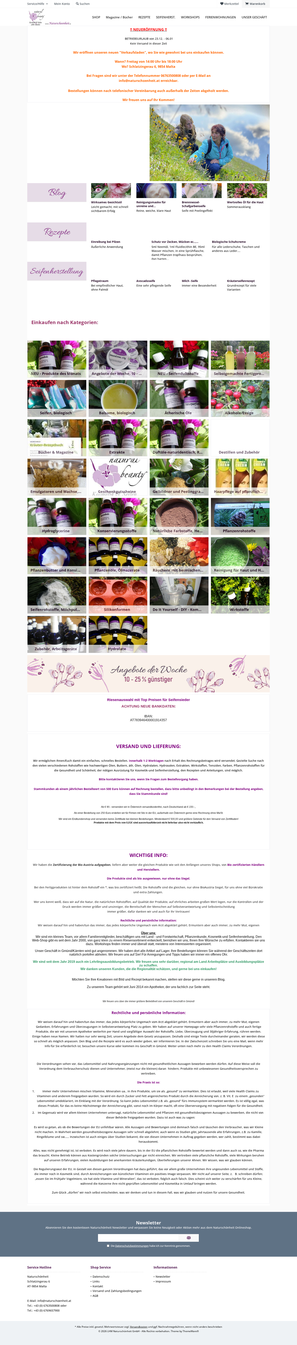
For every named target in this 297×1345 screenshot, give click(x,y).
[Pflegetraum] (111, 269)
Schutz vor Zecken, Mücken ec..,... (175, 242)
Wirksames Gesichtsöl (106, 202)
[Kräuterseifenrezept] (247, 269)
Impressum (163, 1281)
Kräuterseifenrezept (241, 281)
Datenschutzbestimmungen (132, 1246)
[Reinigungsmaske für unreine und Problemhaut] (156, 190)
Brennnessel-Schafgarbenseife (193, 204)
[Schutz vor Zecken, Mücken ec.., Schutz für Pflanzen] (179, 229)
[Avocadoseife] (156, 269)
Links (96, 1281)
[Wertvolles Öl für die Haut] (247, 190)
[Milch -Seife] (202, 269)
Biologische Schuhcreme (229, 242)
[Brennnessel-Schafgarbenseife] (202, 190)
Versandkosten (138, 1326)
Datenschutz (101, 1276)
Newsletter (163, 1276)
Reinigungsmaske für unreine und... (151, 204)
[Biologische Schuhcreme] (239, 229)
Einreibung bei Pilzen (105, 242)
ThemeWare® (191, 1331)
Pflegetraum (99, 281)
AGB (95, 1296)
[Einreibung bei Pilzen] (118, 229)
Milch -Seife (190, 281)
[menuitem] (256, 4)
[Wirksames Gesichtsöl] (111, 190)
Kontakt (98, 1286)
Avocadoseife (145, 281)
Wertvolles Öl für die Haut (245, 202)
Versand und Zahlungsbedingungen (117, 1291)
